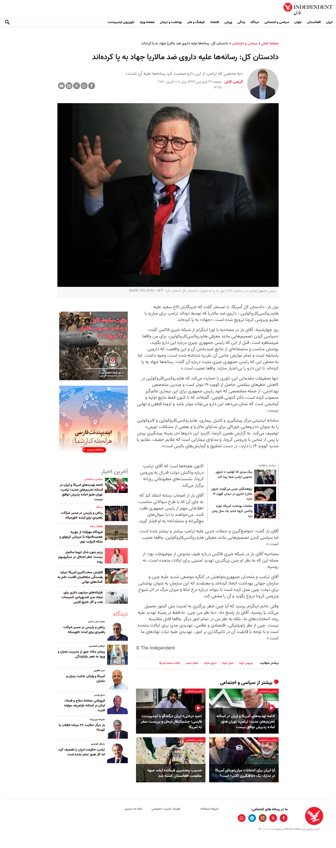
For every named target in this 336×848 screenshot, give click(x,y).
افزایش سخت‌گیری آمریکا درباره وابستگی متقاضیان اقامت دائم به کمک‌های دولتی (80, 577)
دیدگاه (255, 22)
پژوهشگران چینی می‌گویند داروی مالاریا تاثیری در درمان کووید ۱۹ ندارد (231, 494)
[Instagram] (263, 818)
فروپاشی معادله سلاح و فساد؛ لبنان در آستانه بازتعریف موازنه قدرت (84, 705)
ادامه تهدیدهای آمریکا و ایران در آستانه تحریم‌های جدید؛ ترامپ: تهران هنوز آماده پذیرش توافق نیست (245, 721)
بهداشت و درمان (171, 22)
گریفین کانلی (233, 82)
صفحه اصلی (270, 43)
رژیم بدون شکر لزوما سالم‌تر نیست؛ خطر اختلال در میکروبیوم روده (80, 557)
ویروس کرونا (246, 663)
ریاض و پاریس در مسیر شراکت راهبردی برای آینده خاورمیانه (82, 515)
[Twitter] (76, 85)
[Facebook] (91, 85)
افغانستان (314, 22)
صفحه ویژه (147, 22)
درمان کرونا (228, 663)
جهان (298, 22)
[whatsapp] (241, 818)
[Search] (7, 22)
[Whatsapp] (84, 85)
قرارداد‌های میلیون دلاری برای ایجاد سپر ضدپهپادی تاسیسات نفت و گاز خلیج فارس (82, 597)
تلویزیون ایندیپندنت (121, 22)
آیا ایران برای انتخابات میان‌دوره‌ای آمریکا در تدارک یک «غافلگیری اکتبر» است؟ (245, 773)
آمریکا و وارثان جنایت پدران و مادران (85, 678)
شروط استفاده (209, 808)
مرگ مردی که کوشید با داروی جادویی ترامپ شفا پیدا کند (234, 475)
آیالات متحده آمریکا (169, 663)
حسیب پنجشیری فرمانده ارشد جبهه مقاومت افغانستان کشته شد (174, 773)
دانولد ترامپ (191, 663)
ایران (329, 22)
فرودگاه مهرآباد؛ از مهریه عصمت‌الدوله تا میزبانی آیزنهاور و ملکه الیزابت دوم (81, 536)
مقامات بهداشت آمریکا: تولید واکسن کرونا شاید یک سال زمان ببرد (232, 511)
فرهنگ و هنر (196, 22)
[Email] (69, 85)
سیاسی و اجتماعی (276, 22)
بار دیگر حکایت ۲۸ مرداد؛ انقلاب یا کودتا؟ (82, 727)
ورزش (228, 22)
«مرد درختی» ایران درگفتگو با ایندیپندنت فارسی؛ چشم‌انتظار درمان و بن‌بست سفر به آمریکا (171, 721)
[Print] (61, 85)
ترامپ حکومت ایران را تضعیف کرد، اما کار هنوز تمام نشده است (81, 752)
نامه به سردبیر (133, 808)
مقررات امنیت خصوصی (165, 808)
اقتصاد (214, 22)
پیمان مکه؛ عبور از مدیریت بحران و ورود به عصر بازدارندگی (81, 654)
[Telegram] (252, 818)
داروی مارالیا (210, 663)
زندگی (241, 22)
